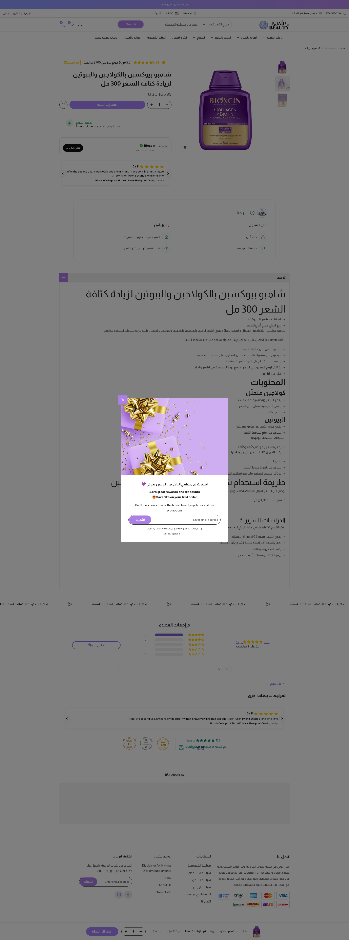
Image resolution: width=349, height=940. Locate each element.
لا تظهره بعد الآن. (172, 533)
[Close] (122, 400)
